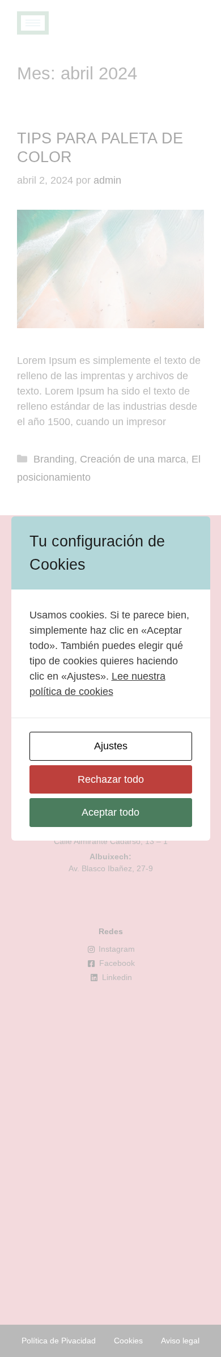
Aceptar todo (110, 812)
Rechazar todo (111, 779)
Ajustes (111, 746)
